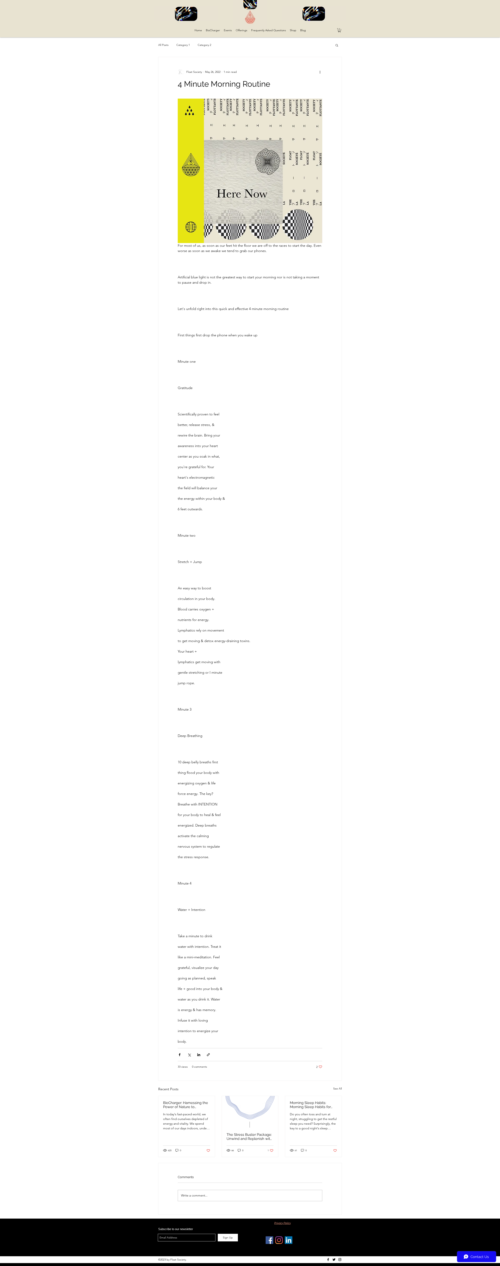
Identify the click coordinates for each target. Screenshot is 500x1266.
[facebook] (328, 1260)
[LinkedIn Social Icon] (288, 1240)
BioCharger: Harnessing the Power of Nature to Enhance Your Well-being (185, 1105)
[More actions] (320, 71)
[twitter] (334, 1260)
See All (337, 1088)
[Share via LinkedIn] (199, 1055)
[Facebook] (269, 1240)
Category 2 (204, 45)
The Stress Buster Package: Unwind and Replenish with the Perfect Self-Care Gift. (249, 1136)
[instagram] (340, 1260)
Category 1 (183, 45)
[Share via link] (208, 1055)
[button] (339, 30)
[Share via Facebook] (179, 1055)
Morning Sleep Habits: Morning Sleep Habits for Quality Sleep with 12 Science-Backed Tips (310, 1105)
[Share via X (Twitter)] (189, 1055)
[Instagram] (279, 1240)
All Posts (163, 45)
